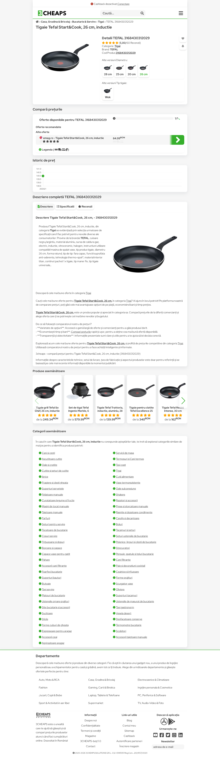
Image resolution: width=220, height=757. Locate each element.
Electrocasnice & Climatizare (153, 679)
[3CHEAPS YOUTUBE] (155, 736)
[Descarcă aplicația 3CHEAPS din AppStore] (164, 723)
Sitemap (129, 730)
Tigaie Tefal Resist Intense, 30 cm (173, 409)
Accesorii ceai (49, 637)
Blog (129, 720)
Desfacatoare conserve (129, 619)
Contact (90, 746)
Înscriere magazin (129, 746)
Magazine (90, 736)
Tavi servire (48, 589)
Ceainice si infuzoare (127, 571)
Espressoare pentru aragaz (57, 631)
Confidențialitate (90, 725)
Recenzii (86, 206)
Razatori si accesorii (127, 500)
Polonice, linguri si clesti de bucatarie (136, 542)
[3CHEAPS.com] (52, 13)
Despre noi (91, 720)
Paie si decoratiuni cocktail (130, 565)
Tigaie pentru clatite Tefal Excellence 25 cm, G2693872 (141, 411)
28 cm (108, 74)
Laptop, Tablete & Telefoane (104, 695)
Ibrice (45, 476)
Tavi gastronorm (125, 607)
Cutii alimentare (125, 476)
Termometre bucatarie (128, 625)
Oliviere (120, 589)
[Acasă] (37, 21)
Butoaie (46, 583)
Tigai (117, 46)
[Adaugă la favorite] (183, 38)
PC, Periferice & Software (152, 695)
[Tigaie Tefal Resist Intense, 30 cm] (172, 390)
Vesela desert (123, 613)
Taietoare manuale (52, 512)
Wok (108, 97)
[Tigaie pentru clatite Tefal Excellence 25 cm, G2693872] (141, 390)
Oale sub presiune (126, 488)
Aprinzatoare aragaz (53, 643)
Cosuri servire (49, 536)
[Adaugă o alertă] (183, 46)
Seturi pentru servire (53, 524)
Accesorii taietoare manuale (131, 637)
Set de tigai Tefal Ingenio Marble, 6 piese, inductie (78, 411)
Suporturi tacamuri (126, 595)
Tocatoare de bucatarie (55, 530)
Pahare (46, 559)
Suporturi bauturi (51, 577)
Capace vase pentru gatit (56, 554)
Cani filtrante (123, 559)
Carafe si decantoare (127, 518)
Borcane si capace (52, 548)
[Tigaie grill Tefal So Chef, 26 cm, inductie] (47, 390)
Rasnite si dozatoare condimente (134, 512)
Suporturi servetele (53, 488)
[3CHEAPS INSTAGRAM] (174, 736)
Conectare (123, 4)
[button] (183, 401)
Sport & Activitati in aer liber (54, 703)
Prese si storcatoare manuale (132, 506)
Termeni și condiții (91, 730)
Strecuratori (123, 548)
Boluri (119, 524)
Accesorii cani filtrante (54, 565)
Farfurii (46, 518)
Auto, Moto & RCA (49, 679)
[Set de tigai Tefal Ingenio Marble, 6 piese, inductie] (78, 390)
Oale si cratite (49, 465)
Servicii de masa (125, 453)
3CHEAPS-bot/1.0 (90, 741)
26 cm (144, 74)
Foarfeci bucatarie (52, 571)
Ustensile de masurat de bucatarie (135, 601)
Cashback (129, 736)
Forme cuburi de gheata (55, 625)
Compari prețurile (81, 331)
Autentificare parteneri (129, 741)
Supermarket (95, 703)
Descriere (46, 206)
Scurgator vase (124, 583)
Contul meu (129, 725)
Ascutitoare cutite (52, 459)
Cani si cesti (48, 453)
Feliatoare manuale (52, 494)
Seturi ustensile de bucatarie (132, 536)
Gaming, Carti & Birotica (101, 687)
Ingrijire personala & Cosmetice (155, 687)
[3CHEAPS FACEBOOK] (162, 736)
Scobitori (121, 631)
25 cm (120, 74)
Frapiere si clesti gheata (55, 482)
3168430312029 (126, 53)
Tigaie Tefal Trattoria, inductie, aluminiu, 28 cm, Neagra (110, 411)
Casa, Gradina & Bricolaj (101, 679)
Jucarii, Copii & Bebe (50, 695)
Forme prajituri (124, 577)
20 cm (132, 74)
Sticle (45, 619)
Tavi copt (121, 465)
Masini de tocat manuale (55, 506)
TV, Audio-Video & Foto (151, 703)
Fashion (43, 687)
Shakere (120, 494)
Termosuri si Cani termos (130, 459)
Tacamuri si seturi (125, 530)
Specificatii (66, 206)
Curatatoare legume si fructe (58, 500)
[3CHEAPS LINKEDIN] (180, 736)
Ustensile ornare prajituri (55, 601)
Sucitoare (47, 613)
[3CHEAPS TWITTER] (168, 736)
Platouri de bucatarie (53, 595)
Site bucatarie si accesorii (56, 607)
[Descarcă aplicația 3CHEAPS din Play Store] (171, 723)
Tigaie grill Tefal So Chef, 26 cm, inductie (47, 409)
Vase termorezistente (128, 482)
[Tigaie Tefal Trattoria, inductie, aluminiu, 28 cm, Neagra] (110, 390)
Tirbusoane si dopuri (53, 542)
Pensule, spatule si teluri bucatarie (135, 554)
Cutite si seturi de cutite (55, 470)
